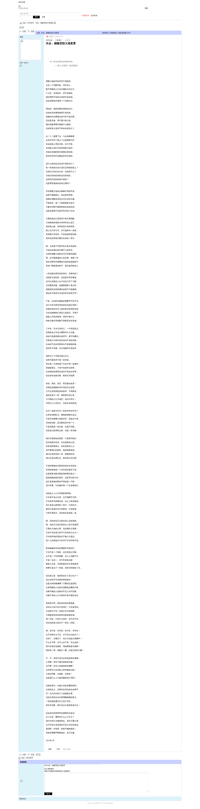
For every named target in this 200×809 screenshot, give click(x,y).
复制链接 (113, 33)
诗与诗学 (30, 23)
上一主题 (22, 31)
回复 (50, 749)
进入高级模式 (49, 769)
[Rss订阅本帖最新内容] (55, 23)
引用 (58, 749)
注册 (23, 2)
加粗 (45, 771)
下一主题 (30, 31)
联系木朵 (22, 799)
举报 (64, 749)
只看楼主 (58, 40)
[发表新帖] (20, 28)
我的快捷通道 (23, 8)
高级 (146, 8)
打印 (128, 33)
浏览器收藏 (122, 33)
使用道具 (105, 33)
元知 (24, 23)
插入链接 (64, 771)
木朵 (21, 37)
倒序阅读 (49, 40)
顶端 (68, 749)
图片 (68, 771)
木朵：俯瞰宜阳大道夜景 (44, 23)
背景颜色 (57, 771)
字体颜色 (50, 771)
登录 (20, 2)
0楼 (47, 36)
